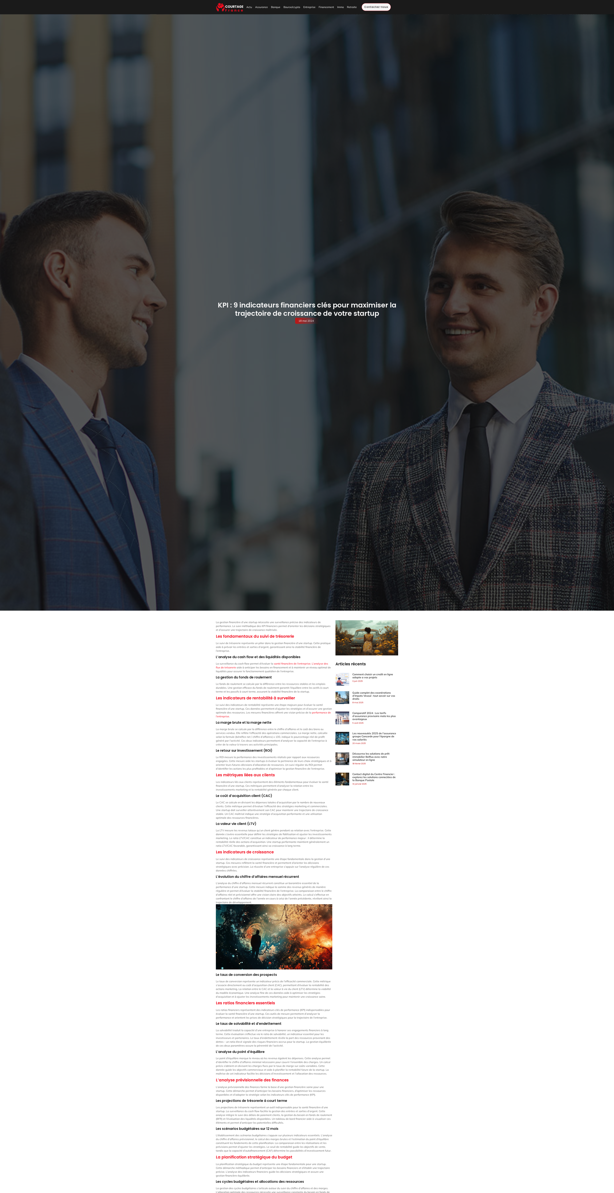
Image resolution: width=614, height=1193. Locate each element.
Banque (275, 7)
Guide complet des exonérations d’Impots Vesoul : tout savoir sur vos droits (373, 695)
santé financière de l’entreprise (292, 663)
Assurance (261, 7)
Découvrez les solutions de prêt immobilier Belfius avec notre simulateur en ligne (371, 756)
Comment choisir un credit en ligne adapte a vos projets (372, 676)
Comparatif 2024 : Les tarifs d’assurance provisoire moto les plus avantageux (374, 716)
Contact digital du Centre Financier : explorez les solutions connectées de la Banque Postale (374, 777)
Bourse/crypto (291, 7)
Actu (249, 7)
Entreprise (309, 7)
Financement (326, 7)
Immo (340, 7)
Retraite (352, 7)
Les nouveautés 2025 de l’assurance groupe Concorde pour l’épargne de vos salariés (374, 736)
